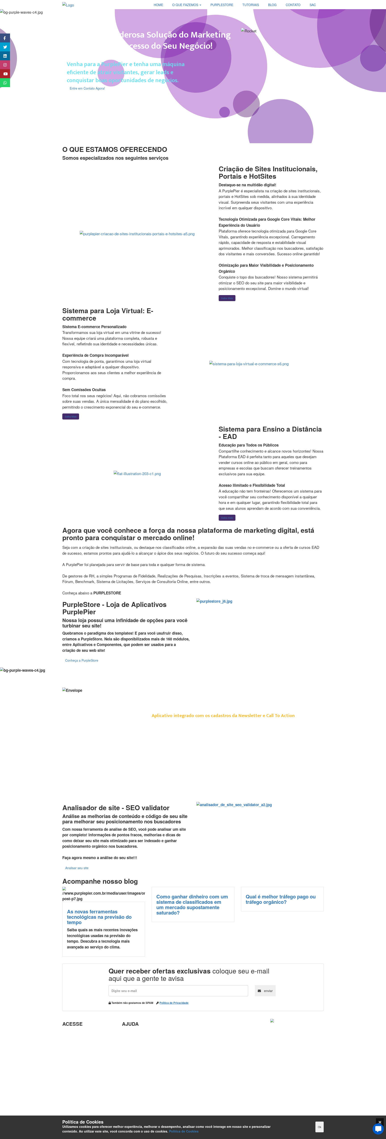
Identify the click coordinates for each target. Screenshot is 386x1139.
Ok (319, 1127)
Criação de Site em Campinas (148, 1041)
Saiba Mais (227, 298)
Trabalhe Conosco (78, 1061)
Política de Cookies (184, 1131)
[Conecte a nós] (3, 55)
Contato (129, 1097)
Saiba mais (227, 517)
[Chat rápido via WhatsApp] (3, 82)
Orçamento (132, 1075)
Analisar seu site (76, 868)
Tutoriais (70, 1096)
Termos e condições (80, 1110)
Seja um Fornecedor (80, 1081)
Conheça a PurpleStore (81, 660)
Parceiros (70, 1033)
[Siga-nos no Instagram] (3, 64)
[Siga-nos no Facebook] (3, 38)
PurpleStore (73, 1088)
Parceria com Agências (142, 1033)
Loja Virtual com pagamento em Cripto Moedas (87, 1051)
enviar (268, 990)
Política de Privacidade (174, 1003)
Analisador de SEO (79, 1041)
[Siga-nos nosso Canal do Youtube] (3, 73)
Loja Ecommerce (77, 1103)
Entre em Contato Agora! (87, 88)
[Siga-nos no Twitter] (3, 46)
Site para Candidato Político (147, 1083)
